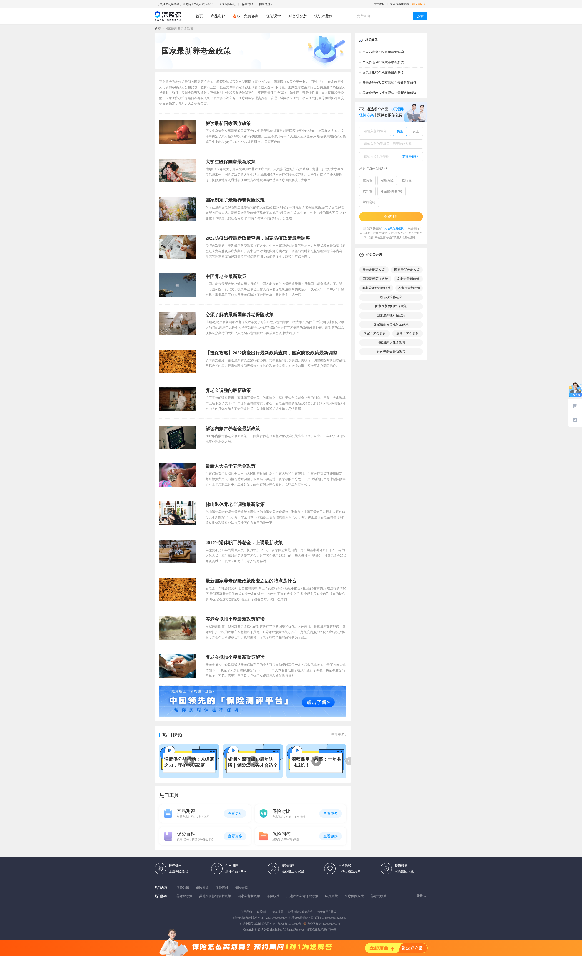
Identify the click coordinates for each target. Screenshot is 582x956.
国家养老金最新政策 (376, 288)
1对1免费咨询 (247, 16)
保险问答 (202, 888)
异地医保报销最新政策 (215, 896)
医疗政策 (331, 896)
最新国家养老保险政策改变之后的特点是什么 (251, 580)
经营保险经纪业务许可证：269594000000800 (260, 917)
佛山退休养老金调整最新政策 (235, 504)
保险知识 (182, 888)
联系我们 (262, 911)
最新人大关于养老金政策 (231, 466)
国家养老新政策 (249, 896)
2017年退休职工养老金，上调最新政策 (244, 542)
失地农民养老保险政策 (302, 896)
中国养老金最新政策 (226, 276)
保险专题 (241, 888)
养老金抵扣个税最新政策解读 (235, 618)
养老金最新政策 (408, 279)
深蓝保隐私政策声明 (300, 911)
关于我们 (246, 911)
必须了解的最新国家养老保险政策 (240, 314)
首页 (199, 16)
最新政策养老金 (391, 297)
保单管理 (247, 4)
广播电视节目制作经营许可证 (257, 923)
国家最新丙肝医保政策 (391, 306)
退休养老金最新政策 (391, 351)
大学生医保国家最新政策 (231, 161)
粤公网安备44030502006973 (323, 923)
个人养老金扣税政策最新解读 (383, 52)
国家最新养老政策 (407, 269)
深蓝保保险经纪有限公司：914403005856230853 (317, 917)
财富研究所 (297, 16)
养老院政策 (378, 896)
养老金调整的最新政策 (228, 390)
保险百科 (222, 888)
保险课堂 (273, 16)
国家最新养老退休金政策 (391, 324)
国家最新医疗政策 (375, 279)
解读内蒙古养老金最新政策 (233, 428)
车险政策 (273, 896)
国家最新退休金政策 (391, 342)
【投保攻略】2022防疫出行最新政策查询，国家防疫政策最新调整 (271, 352)
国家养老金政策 (375, 333)
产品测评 (218, 16)
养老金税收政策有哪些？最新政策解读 (389, 82)
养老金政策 (184, 896)
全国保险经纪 (227, 4)
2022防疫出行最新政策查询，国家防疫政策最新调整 (258, 238)
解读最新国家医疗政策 (228, 123)
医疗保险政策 (354, 896)
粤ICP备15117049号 (289, 923)
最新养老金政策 (407, 333)
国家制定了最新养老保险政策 (235, 199)
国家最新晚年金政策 (391, 315)
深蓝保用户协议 (326, 911)
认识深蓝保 (323, 16)
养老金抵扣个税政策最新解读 (383, 72)
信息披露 (277, 911)
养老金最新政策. (374, 269)
